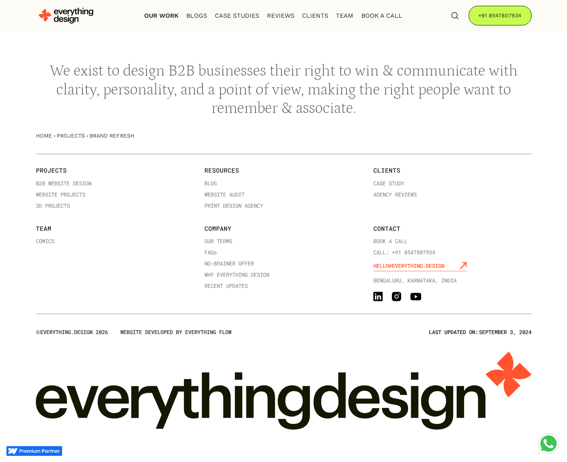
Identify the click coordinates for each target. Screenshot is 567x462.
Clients (386, 170)
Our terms (218, 241)
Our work (161, 15)
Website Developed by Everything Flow (175, 332)
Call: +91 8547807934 (404, 252)
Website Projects (60, 195)
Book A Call (381, 15)
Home (44, 136)
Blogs (196, 15)
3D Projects (53, 206)
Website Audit (224, 195)
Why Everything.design (236, 275)
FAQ (210, 252)
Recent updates (226, 286)
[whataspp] (548, 443)
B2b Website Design (63, 183)
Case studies (237, 15)
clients (315, 15)
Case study (388, 183)
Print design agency (233, 206)
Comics (45, 241)
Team (43, 228)
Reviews (280, 15)
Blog (210, 183)
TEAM (344, 15)
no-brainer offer (229, 263)
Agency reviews (395, 195)
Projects (71, 136)
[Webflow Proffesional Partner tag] (34, 451)
